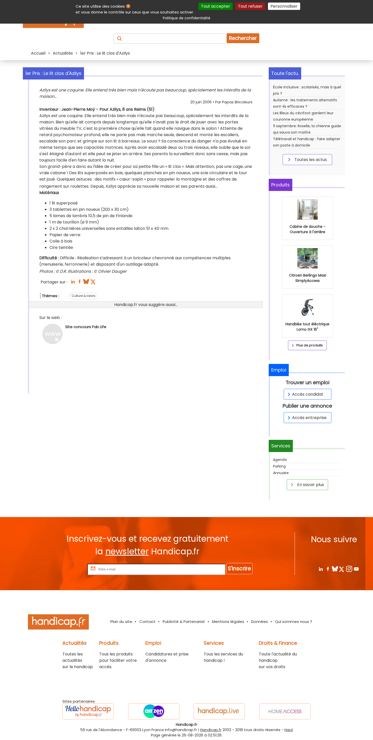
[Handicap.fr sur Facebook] (328, 569)
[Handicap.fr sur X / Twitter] (342, 569)
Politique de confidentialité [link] (186, 18)
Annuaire (281, 472)
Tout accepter (215, 6)
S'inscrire (239, 568)
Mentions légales (228, 621)
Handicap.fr (211, 729)
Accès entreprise (309, 418)
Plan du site (121, 621)
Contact (147, 621)
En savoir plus (310, 485)
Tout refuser (250, 6)
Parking (279, 466)
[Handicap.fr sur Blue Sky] (335, 569)
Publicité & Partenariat (184, 621)
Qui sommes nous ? (293, 621)
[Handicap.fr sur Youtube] (356, 569)
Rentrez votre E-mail (66, 569)
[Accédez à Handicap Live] (219, 711)
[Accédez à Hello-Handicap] (88, 711)
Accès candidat (307, 394)
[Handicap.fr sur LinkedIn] (321, 569)
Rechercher (243, 38)
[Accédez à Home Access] (285, 711)
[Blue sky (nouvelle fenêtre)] (86, 283)
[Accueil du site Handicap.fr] (58, 622)
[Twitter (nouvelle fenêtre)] (93, 283)
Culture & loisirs (83, 296)
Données (259, 621)
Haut (288, 729)
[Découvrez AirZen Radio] (153, 711)
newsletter (127, 551)
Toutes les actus (310, 160)
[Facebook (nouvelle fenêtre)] (79, 283)
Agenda (280, 459)
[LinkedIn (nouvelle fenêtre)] (73, 283)
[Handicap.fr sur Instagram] (349, 569)
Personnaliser (284, 6)
